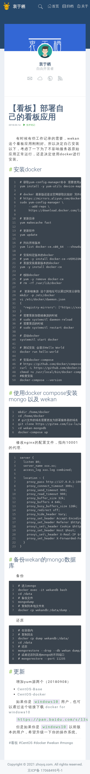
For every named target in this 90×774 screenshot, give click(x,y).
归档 (70, 6)
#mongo (66, 743)
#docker (39, 743)
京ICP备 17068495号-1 (45, 770)
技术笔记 (30, 125)
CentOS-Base (29, 689)
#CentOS (26, 743)
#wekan (53, 743)
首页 (55, 6)
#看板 (13, 743)
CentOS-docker (31, 694)
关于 (84, 6)
